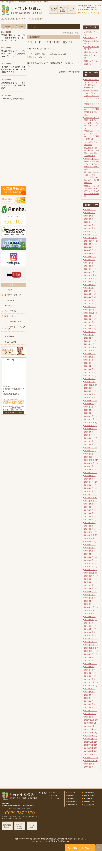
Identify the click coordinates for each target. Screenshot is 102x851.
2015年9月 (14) (90, 579)
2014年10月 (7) (90, 613)
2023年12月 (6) (90, 272)
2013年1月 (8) (90, 679)
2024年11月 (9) (90, 238)
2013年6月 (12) (90, 664)
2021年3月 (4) (90, 372)
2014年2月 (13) (90, 638)
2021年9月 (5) (90, 354)
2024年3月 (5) (90, 263)
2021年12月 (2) (90, 344)
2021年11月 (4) (90, 347)
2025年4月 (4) (90, 222)
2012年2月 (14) (90, 714)
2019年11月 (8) (90, 422)
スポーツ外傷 (10, 311)
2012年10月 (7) (90, 688)
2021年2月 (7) (90, 375)
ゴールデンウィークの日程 (12, 99)
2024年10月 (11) (91, 241)
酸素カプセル (89, 55)
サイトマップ (55, 799)
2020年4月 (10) (90, 407)
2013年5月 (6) (90, 667)
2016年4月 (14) (90, 557)
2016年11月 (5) (90, 535)
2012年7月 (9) (90, 698)
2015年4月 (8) (90, 595)
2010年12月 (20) (91, 758)
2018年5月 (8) (90, 479)
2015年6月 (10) (90, 588)
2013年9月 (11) (90, 654)
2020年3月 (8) (90, 410)
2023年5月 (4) (90, 294)
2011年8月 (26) (90, 732)
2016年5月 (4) (90, 554)
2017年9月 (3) (90, 504)
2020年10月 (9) (90, 388)
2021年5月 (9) (90, 366)
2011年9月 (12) (90, 729)
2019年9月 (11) (90, 429)
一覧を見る (21, 26)
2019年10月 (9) (90, 426)
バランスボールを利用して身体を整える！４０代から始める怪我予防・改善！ (91, 164)
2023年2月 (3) (90, 303)
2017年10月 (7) (90, 501)
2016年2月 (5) (90, 563)
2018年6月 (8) (90, 476)
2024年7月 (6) (90, 250)
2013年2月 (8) (90, 676)
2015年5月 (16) (90, 591)
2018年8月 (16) (90, 469)
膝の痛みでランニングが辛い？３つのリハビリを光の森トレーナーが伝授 (91, 191)
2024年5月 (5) (90, 256)
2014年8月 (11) (90, 620)
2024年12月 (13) (91, 234)
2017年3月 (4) (90, 523)
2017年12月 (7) (90, 494)
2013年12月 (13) (91, 645)
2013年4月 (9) (90, 670)
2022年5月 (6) (90, 328)
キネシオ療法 (89, 792)
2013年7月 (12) (90, 660)
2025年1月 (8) (90, 231)
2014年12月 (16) (91, 607)
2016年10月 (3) (90, 538)
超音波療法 (9, 336)
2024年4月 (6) (90, 260)
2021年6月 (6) (90, 363)
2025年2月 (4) (90, 228)
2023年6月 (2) (90, 291)
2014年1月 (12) (90, 642)
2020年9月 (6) (90, 391)
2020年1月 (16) (90, 416)
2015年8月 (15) (90, 582)
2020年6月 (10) (90, 400)
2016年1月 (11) (90, 566)
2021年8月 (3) (90, 357)
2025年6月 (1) (90, 216)
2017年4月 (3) (90, 519)
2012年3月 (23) (90, 711)
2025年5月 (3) (90, 219)
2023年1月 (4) (90, 307)
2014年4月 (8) (90, 632)
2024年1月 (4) (90, 269)
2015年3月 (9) (90, 598)
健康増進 (88, 52)
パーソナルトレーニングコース (15, 328)
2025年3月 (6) (90, 225)
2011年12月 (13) (91, 720)
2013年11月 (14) (91, 648)
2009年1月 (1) (90, 767)
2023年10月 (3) (90, 278)
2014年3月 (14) (90, 635)
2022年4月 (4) (90, 332)
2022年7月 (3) (90, 322)
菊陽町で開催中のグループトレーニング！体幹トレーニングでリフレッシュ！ (91, 95)
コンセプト (9, 290)
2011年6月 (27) (90, 739)
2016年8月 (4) (90, 544)
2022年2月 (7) (90, 338)
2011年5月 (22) (90, 742)
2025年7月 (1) (90, 213)
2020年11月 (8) (90, 385)
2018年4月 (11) (90, 482)
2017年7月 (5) (90, 510)
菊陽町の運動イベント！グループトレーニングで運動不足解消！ (13, 85)
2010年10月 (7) (90, 764)
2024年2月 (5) (90, 266)
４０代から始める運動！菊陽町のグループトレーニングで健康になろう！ (91, 123)
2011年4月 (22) (90, 745)
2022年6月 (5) (90, 325)
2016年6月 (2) (90, 551)
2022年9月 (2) (90, 316)
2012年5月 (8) (90, 704)
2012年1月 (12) (90, 717)
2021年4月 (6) (90, 369)
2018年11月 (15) (91, 460)
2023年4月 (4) (90, 297)
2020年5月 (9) (90, 404)
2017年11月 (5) (90, 498)
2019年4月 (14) (90, 444)
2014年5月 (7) (90, 629)
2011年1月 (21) (90, 754)
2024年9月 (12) (90, 244)
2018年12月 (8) (90, 457)
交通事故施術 (72, 802)
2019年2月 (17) (90, 451)
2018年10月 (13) (91, 463)
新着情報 (54, 795)
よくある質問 (10, 342)
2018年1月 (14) (90, 491)
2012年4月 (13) (90, 707)
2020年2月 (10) (90, 413)
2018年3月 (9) (90, 485)
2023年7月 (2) (90, 288)
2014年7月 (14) (90, 623)
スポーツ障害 (72, 805)
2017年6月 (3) (90, 513)
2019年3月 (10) (90, 447)
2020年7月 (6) (90, 397)
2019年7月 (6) (90, 435)
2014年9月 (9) (90, 617)
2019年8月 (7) (90, 432)
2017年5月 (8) (90, 516)
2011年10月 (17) (91, 726)
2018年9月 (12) (90, 466)
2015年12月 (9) (90, 570)
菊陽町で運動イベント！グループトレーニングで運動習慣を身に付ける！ (91, 109)
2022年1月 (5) (90, 341)
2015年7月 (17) (90, 585)
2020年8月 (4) (90, 394)
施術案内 (8, 305)
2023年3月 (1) (90, 300)
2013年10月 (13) (91, 651)
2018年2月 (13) (90, 488)
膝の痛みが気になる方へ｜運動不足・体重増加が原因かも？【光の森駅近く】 (91, 177)
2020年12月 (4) (90, 382)
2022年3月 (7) (90, 335)
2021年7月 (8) (90, 360)
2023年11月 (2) (90, 275)
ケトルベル (89, 38)
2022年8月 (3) (90, 319)
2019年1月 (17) (90, 454)
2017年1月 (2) (90, 529)
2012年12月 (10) (91, 682)
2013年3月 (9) (90, 673)
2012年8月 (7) (90, 695)
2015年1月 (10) (90, 604)
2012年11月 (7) (90, 685)
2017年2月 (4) (90, 526)
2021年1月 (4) (90, 379)
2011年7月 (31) (90, 735)
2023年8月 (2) (90, 285)
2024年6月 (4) (90, 253)
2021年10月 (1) (90, 350)
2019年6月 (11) (90, 438)
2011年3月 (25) (90, 748)
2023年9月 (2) (90, 281)
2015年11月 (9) (90, 573)
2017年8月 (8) (90, 507)
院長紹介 (70, 795)
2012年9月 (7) (90, 692)
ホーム (53, 792)
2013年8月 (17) (90, 657)
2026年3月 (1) (90, 210)
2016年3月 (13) (90, 560)
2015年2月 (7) (90, 601)
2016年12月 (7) (90, 532)
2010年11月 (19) (91, 761)
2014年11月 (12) (91, 610)
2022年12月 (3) (90, 310)
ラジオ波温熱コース (13, 321)
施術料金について (90, 802)
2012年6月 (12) (90, 701)
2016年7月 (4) (90, 548)
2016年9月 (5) (90, 541)
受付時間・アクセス (13, 295)
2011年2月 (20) (90, 751)
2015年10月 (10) (91, 576)
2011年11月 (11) (90, 723)
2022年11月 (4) (90, 313)
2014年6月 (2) (90, 626)
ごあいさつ (9, 300)
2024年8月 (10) (90, 247)
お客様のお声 (89, 32)
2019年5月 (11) (90, 441)
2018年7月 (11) (90, 473)
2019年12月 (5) (90, 419)
